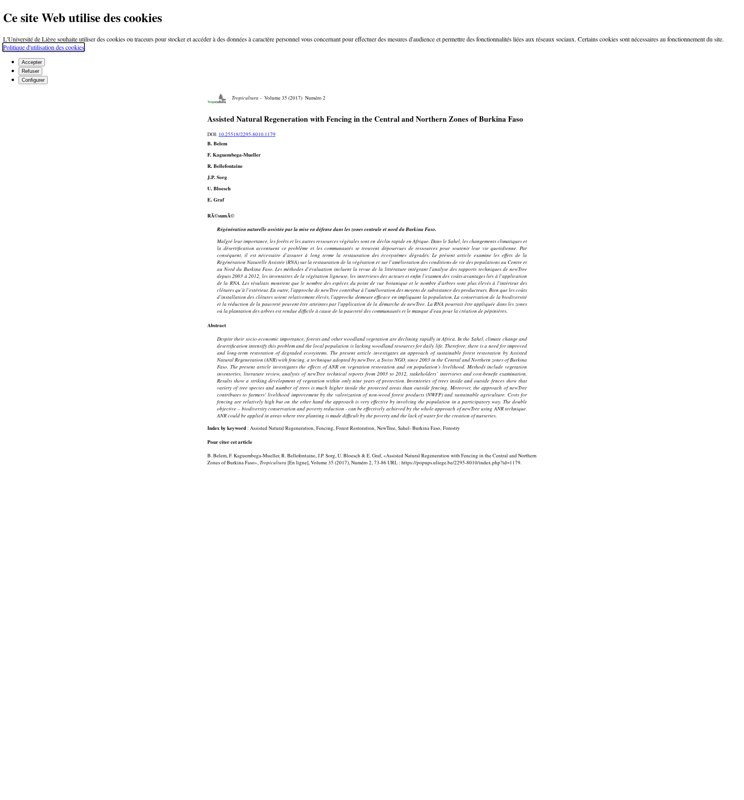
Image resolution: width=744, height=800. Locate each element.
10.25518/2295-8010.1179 (247, 134)
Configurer (33, 80)
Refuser (30, 71)
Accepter (32, 62)
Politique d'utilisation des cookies (43, 47)
